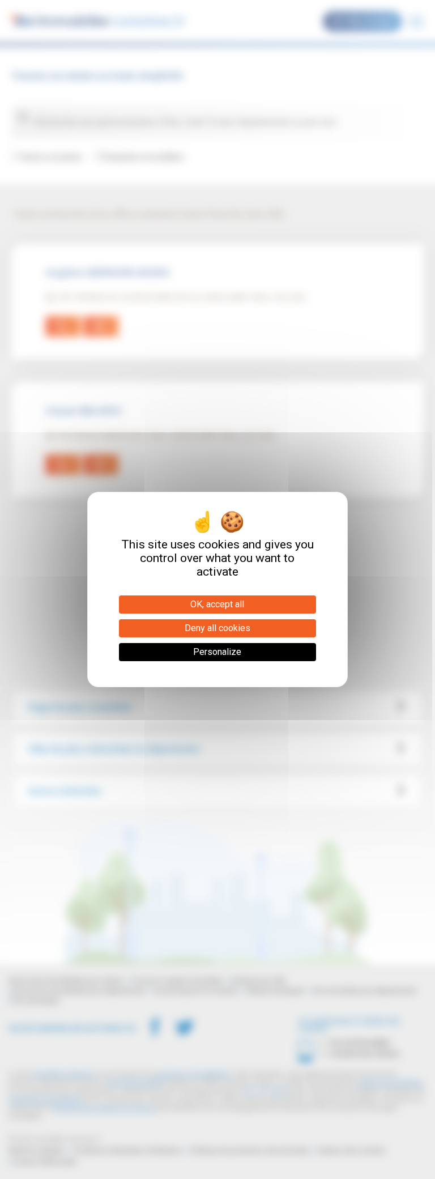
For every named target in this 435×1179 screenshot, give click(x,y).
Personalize (217, 651)
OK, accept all (217, 604)
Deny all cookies (217, 628)
